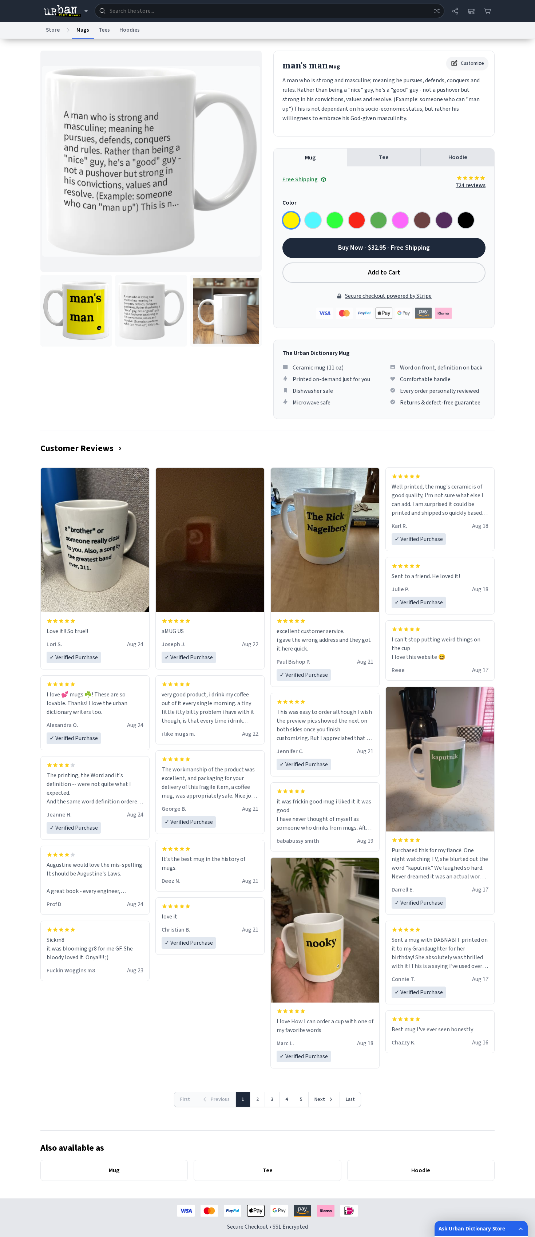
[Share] (455, 10)
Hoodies (129, 30)
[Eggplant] (444, 220)
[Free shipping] (471, 10)
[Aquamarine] (313, 220)
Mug (310, 158)
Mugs (82, 30)
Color (289, 203)
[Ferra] (422, 220)
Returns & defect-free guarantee (440, 403)
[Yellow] (291, 220)
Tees (104, 30)
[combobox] (269, 11)
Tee (384, 157)
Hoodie (457, 157)
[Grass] (378, 220)
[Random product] (436, 11)
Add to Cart (384, 272)
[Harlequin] (335, 220)
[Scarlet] (356, 220)
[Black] (466, 220)
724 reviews (471, 185)
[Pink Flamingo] (400, 220)
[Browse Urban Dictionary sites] (65, 11)
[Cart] (487, 10)
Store (53, 30)
